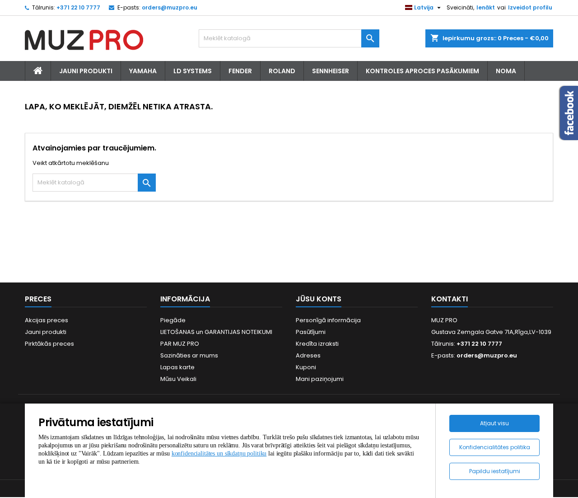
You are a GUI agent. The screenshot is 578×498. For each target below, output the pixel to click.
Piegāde (173, 320)
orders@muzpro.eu (169, 7)
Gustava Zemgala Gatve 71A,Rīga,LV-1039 (491, 332)
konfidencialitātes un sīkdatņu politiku (219, 453)
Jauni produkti (45, 332)
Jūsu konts (318, 299)
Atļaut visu (494, 423)
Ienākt (485, 7)
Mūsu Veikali (178, 379)
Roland (282, 70)
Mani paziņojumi (320, 379)
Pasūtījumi (311, 332)
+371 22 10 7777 (78, 7)
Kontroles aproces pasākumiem (422, 70)
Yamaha (143, 70)
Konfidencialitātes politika (494, 447)
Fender (240, 70)
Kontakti (449, 299)
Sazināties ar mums (189, 355)
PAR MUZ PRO (179, 343)
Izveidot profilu (530, 7)
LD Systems (192, 70)
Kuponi (306, 367)
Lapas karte (177, 367)
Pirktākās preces (49, 343)
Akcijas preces (46, 320)
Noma (506, 70)
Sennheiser (330, 70)
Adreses (308, 355)
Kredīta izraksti (317, 343)
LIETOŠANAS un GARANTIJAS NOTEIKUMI (216, 332)
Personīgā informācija (328, 320)
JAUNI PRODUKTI (85, 70)
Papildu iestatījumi (494, 471)
